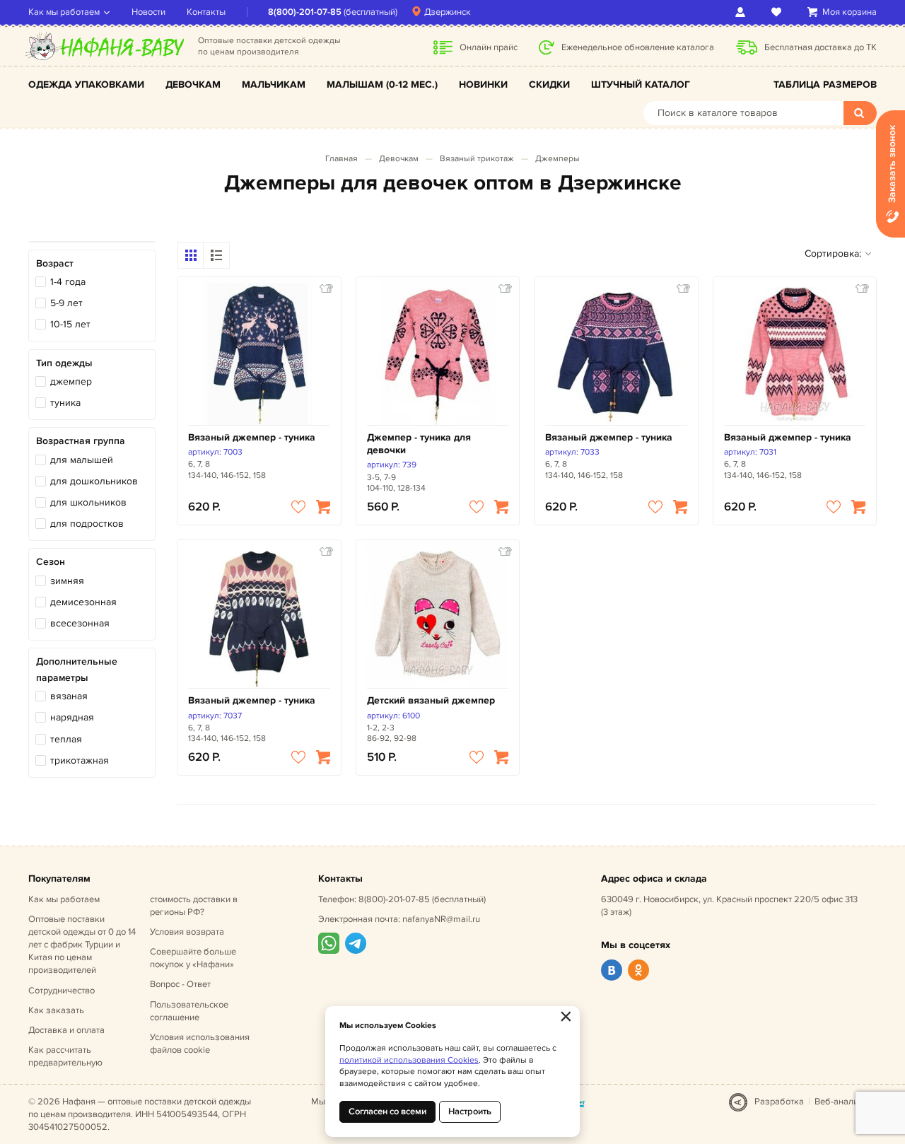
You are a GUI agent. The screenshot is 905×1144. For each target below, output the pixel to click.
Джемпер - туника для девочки (419, 443)
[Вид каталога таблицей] (216, 255)
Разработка (779, 1101)
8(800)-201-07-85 (304, 12)
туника (65, 403)
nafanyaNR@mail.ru (441, 919)
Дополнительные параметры (76, 669)
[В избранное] (298, 507)
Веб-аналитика (845, 1101)
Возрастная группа (80, 441)
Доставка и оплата (66, 1030)
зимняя (67, 581)
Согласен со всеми (387, 1111)
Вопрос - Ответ (180, 984)
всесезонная (80, 623)
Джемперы (557, 158)
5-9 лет (66, 303)
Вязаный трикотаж (477, 158)
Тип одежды (64, 363)
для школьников (88, 502)
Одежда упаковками (86, 84)
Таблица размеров (825, 84)
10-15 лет (70, 324)
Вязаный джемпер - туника (251, 437)
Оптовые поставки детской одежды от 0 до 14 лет (82, 945)
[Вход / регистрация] (742, 12)
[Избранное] (778, 12)
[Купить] (323, 507)
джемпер (71, 381)
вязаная (69, 696)
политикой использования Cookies (409, 1060)
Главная (341, 158)
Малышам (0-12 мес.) (382, 84)
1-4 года (68, 282)
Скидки (549, 84)
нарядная (72, 717)
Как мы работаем (64, 12)
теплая (66, 739)
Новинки (483, 84)
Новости (148, 12)
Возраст (55, 263)
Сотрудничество (61, 990)
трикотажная (79, 760)
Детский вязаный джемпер (431, 700)
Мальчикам (273, 84)
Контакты (206, 12)
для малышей (81, 460)
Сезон (50, 562)
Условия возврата (187, 932)
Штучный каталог (640, 84)
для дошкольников (94, 481)
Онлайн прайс (489, 47)
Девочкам (193, 84)
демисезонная (83, 602)
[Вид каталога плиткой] (191, 255)
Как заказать (56, 1010)
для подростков (87, 524)
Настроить (469, 1111)
